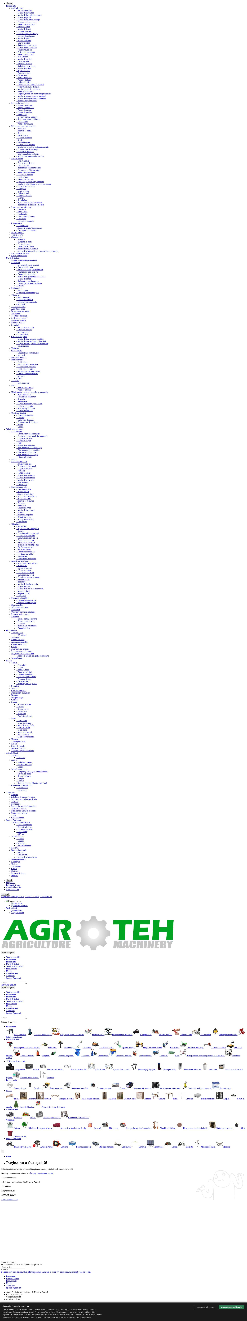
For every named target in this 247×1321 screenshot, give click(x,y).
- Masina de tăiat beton (25, 145)
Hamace (14, 875)
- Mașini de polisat (23, 68)
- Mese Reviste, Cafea (25, 725)
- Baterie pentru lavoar (25, 621)
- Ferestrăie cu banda (24, 91)
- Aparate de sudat (23, 131)
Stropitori (15, 325)
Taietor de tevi (17, 235)
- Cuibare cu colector (24, 406)
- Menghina (21, 188)
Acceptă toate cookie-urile (231, 1307)
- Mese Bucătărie (23, 727)
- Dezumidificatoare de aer (27, 538)
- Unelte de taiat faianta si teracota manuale (33, 184)
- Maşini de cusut (23, 586)
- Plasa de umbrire (23, 390)
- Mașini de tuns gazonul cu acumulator (32, 343)
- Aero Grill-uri (22, 491)
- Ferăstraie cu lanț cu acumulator (29, 269)
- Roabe (19, 133)
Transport (15, 755)
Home (8, 1156)
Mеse (13, 718)
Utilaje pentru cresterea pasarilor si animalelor (29, 392)
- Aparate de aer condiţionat (27, 529)
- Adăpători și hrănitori (25, 408)
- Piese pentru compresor (26, 230)
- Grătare (20, 841)
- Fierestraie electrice (24, 267)
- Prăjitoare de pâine (24, 515)
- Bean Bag (21, 714)
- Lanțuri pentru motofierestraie (29, 283)
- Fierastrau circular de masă (27, 87)
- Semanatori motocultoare (27, 374)
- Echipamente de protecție (27, 149)
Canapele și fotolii (18, 690)
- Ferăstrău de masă (24, 64)
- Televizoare (21, 485)
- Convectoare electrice (25, 535)
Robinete (15, 616)
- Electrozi (20, 239)
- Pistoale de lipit (23, 73)
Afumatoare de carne (19, 607)
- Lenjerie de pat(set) (24, 674)
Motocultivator (17, 360)
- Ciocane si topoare (24, 175)
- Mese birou (21, 720)
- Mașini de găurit (23, 17)
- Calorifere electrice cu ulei (27, 533)
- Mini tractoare (22, 383)
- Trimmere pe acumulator (26, 302)
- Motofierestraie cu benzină (27, 265)
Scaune (14, 702)
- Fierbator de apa (23, 489)
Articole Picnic (17, 836)
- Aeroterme (21, 526)
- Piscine (19, 852)
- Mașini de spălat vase (25, 445)
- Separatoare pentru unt (26, 397)
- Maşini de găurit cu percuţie (28, 20)
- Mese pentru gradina (25, 737)
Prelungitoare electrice (20, 253)
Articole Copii (12, 753)
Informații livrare (13, 885)
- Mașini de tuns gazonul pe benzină (31, 341)
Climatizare (16, 524)
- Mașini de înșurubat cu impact (29, 15)
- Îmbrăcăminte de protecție (27, 154)
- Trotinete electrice (24, 825)
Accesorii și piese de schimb (22, 751)
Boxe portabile (17, 605)
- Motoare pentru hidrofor (26, 117)
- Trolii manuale (22, 165)
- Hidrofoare (21, 114)
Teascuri (14, 801)
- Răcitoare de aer (23, 549)
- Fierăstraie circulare (24, 54)
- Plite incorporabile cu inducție (29, 448)
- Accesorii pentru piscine (26, 857)
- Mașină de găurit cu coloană (28, 89)
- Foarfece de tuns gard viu (27, 272)
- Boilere (20, 531)
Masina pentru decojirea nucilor (24, 260)
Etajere (14, 744)
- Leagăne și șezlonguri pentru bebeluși (32, 771)
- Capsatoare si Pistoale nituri (28, 170)
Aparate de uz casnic (19, 561)
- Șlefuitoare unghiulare (26, 66)
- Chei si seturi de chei (25, 163)
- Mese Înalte (21, 730)
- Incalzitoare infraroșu (25, 542)
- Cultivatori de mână (25, 420)
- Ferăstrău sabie (23, 27)
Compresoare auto (18, 644)
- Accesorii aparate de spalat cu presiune (32, 656)
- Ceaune (20, 838)
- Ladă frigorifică (23, 473)
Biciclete (14, 871)
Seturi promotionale (19, 256)
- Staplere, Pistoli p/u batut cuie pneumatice (33, 94)
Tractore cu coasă (18, 306)
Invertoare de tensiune (20, 649)
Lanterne (15, 848)
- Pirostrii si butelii (23, 845)
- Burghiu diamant (23, 31)
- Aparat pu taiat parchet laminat (29, 202)
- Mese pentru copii (24, 732)
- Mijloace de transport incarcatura (30, 156)
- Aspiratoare (21, 566)
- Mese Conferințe (23, 723)
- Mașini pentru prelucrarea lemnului (31, 96)
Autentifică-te (16, 910)
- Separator (20, 399)
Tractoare (15, 380)
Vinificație (10, 792)
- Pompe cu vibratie (24, 105)
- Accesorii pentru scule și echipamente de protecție (37, 251)
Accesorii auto (17, 633)
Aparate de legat (18, 309)
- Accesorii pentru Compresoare (29, 228)
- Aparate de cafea (23, 498)
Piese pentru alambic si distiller (23, 811)
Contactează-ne (12, 889)
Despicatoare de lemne (20, 311)
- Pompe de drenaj (23, 110)
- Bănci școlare (22, 734)
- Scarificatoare (22, 346)
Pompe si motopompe (20, 103)
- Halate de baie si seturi (26, 677)
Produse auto (11, 630)
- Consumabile (22, 334)
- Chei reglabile (22, 161)
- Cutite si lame (22, 177)
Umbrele (14, 864)
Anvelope (15, 637)
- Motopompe (22, 121)
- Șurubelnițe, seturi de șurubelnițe (30, 182)
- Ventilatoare (21, 556)
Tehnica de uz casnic (14, 429)
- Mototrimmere (22, 297)
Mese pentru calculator (20, 693)
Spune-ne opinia (84, 1272)
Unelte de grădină (18, 413)
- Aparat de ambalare (24, 494)
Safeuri (14, 459)
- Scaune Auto (22, 788)
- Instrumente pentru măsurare (28, 168)
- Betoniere (20, 128)
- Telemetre (21, 209)
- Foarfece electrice (24, 77)
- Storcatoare (21, 522)
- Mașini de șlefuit (23, 38)
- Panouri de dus (23, 628)
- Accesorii (20, 304)
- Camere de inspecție (25, 221)
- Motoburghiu (22, 290)
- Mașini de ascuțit (23, 279)
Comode (14, 700)
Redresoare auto (17, 640)
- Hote (19, 443)
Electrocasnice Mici (19, 487)
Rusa (19, 903)
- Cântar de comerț (24, 568)
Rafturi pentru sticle (19, 813)
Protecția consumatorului (67, 1272)
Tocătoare (15, 348)
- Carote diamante (23, 244)
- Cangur (20, 781)
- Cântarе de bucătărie (25, 572)
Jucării (14, 760)
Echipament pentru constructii (23, 126)
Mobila (9, 660)
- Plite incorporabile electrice (28, 450)
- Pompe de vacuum (24, 124)
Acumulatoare (17, 658)
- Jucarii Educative (24, 764)
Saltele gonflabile (18, 741)
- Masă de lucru (22, 191)
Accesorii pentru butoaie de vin (24, 799)
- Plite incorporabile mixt (26, 452)
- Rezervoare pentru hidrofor (28, 119)
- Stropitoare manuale (25, 327)
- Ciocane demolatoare (25, 36)
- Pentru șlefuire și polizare (27, 249)
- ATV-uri (20, 834)
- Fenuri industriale (24, 50)
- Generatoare (22, 135)
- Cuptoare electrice (24, 438)
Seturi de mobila (18, 746)
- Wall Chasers (22, 57)
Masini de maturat (18, 320)
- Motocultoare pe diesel (26, 367)
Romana (24, 906)
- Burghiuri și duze (24, 242)
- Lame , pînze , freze (25, 246)
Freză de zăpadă (17, 323)
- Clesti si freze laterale (25, 186)
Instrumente (11, 6)
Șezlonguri (15, 862)
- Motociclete (21, 832)
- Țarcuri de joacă (23, 774)
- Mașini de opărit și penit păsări (29, 404)
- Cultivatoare (22, 362)
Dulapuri (15, 695)
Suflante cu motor (18, 318)
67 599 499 (8, 985)
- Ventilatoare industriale (26, 559)
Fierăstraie (15, 263)
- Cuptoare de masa (24, 468)
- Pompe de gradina (24, 112)
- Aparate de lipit (23, 71)
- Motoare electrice (24, 138)
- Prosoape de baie (23, 679)
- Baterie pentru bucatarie (26, 619)
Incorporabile (16, 431)
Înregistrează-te (17, 912)
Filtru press (15, 804)
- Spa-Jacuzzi (21, 855)
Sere (13, 385)
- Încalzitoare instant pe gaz (27, 545)
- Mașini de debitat (24, 59)
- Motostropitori (22, 332)
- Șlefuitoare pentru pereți (26, 45)
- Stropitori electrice (24, 330)
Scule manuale (17, 158)
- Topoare (20, 417)
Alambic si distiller (19, 808)
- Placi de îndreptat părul (26, 603)
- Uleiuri (19, 286)
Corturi (14, 869)
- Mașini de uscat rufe (25, 480)
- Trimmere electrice (24, 300)
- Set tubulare (21, 200)
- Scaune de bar (22, 709)
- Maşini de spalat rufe (25, 475)
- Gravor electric (23, 43)
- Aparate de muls (23, 394)
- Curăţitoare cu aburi (25, 575)
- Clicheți (20, 198)
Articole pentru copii (19, 769)
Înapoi (9, 3)
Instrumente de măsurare (21, 207)
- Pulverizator (21, 75)
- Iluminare (20, 582)
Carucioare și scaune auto (21, 785)
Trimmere (15, 295)
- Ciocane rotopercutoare (26, 22)
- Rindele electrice (23, 40)
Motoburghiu (16, 288)
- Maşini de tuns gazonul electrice (30, 339)
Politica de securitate (18, 1272)
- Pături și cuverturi (24, 672)
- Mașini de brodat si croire (27, 584)
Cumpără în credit (13, 887)
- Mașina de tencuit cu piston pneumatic (32, 147)
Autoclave (15, 609)
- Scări (19, 140)
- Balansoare (21, 711)
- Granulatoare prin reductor (27, 353)
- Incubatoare (21, 401)
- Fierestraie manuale (24, 179)
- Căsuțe (19, 767)
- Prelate (19, 424)
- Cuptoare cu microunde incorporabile (32, 436)
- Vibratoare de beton (25, 151)
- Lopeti (19, 427)
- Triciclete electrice (24, 829)
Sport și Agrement (13, 820)
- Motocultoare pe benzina (27, 364)
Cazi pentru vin (17, 818)
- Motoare (20, 376)
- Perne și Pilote (22, 670)
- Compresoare (22, 225)
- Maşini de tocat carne (25, 510)
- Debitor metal (22, 61)
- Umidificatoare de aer (25, 552)
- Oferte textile (22, 681)
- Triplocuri (21, 596)
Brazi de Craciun (18, 748)
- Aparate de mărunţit (25, 501)
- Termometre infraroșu (25, 216)
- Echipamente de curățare (27, 422)
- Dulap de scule (23, 193)
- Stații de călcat (22, 593)
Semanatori (15, 313)
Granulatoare (16, 350)
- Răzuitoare (21, 635)
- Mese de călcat (23, 591)
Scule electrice (17, 8)
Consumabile (16, 237)
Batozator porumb (18, 357)
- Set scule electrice (24, 10)
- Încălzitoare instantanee (26, 626)
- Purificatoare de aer (24, 547)
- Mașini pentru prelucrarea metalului (31, 98)
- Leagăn (20, 778)
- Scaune (20, 707)
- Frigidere (20, 471)
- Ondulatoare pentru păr (26, 600)
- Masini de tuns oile (24, 411)
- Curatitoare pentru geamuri (27, 577)
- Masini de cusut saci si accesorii (29, 589)
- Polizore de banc (23, 80)
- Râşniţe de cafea (23, 517)
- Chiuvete (20, 623)
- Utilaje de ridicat (23, 82)
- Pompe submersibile (25, 108)
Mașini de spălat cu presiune (22, 653)
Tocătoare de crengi (19, 316)
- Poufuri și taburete (24, 716)
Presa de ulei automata (20, 614)
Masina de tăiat (17, 232)
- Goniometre (21, 214)
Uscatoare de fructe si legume (23, 612)
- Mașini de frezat (23, 29)
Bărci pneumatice (18, 859)
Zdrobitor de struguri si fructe (23, 797)
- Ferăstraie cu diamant (25, 52)
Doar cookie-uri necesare (205, 1307)
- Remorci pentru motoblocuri (28, 371)
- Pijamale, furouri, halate (26, 683)
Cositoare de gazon (19, 337)
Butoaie (14, 794)
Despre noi (10, 883)
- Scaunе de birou (23, 704)
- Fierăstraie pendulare (25, 24)
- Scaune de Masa (23, 776)
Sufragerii (15, 686)
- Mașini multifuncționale (26, 47)
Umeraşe (15, 739)
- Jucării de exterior (24, 762)
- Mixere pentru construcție (27, 34)
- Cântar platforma (23, 570)
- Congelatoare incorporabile (28, 434)
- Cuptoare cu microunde (26, 466)
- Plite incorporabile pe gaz (27, 454)
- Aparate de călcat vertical (27, 563)
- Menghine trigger (24, 195)
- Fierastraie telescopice (25, 274)
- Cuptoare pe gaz (23, 441)
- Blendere (20, 503)
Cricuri (14, 646)
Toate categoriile (13, 957)
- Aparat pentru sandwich (26, 496)
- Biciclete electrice (24, 827)
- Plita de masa (22, 482)
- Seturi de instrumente (25, 172)
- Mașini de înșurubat (25, 13)
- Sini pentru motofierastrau (27, 281)
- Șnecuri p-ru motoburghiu (27, 293)
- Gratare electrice (23, 508)
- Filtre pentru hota (24, 457)
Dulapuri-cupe (17, 697)
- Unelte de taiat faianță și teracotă (30, 84)
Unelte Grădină (12, 258)
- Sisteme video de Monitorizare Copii (31, 783)
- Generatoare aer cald (25, 540)
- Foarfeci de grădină (24, 415)
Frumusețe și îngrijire (19, 598)
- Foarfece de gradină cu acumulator (31, 276)
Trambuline (16, 866)
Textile (14, 663)
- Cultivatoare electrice (25, 369)
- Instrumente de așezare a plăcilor (30, 205)
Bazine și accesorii (18, 850)
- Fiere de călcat (22, 579)
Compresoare (16, 223)
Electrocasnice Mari (19, 461)
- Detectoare (21, 219)
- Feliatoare (21, 505)
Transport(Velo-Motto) (20, 822)
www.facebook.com (9, 1199)
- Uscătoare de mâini (24, 554)
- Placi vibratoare (23, 142)
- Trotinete (20, 757)
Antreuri (14, 688)
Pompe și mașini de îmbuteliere (24, 806)
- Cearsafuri (21, 665)
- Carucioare (21, 790)
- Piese (19, 378)
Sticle (13, 815)
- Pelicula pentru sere (24, 387)
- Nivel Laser (21, 212)
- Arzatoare (20, 843)
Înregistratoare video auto (21, 651)
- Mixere (19, 512)
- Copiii (19, 667)
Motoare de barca (18, 873)
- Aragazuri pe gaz (23, 464)
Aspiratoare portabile (19, 642)
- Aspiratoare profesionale (26, 101)
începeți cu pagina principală (41, 1173)
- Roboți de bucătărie (24, 519)
